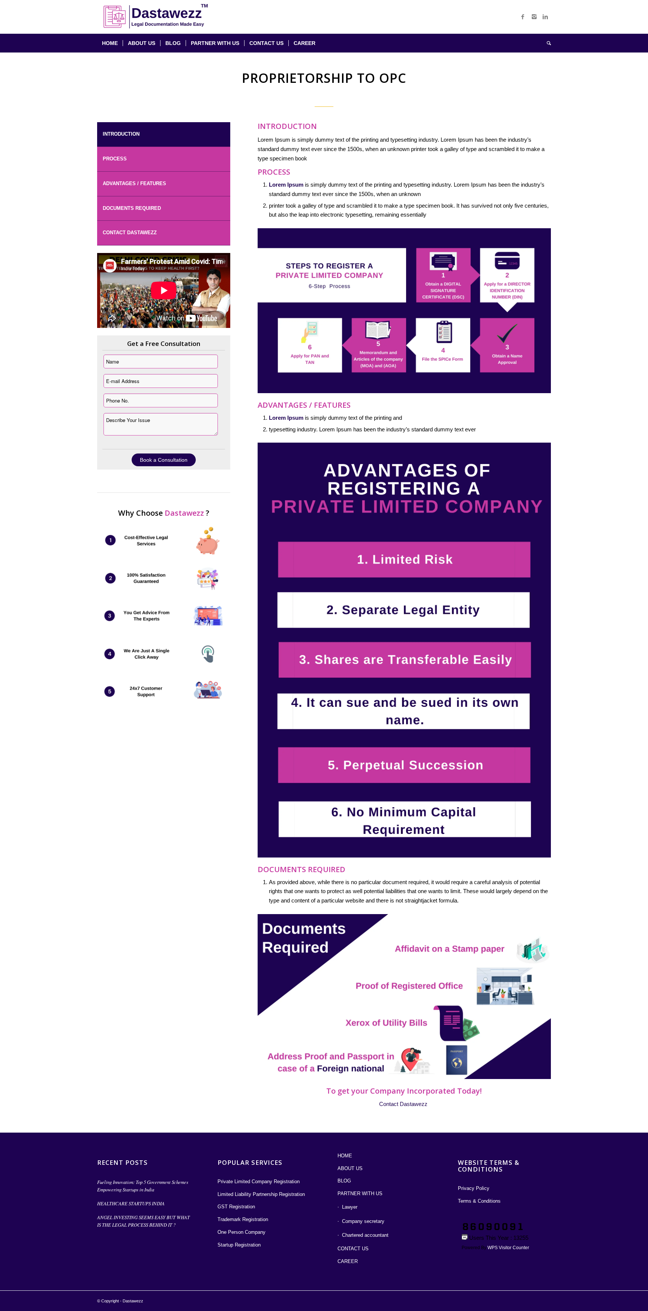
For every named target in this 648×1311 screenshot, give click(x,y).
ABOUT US (350, 1168)
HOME (345, 1155)
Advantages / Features (134, 183)
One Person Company (242, 1232)
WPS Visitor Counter (508, 1247)
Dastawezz (133, 1301)
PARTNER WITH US (360, 1193)
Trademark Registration (243, 1219)
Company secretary (363, 1221)
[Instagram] (534, 16)
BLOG (344, 1181)
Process (115, 159)
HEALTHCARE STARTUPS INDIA (131, 1203)
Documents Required (132, 208)
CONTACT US (353, 1248)
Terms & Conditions (479, 1201)
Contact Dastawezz (130, 232)
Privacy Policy (473, 1188)
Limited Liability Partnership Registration (261, 1194)
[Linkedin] (545, 16)
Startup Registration (239, 1245)
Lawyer (349, 1207)
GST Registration (236, 1206)
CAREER (348, 1261)
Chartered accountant (365, 1235)
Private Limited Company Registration (259, 1181)
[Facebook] (522, 16)
